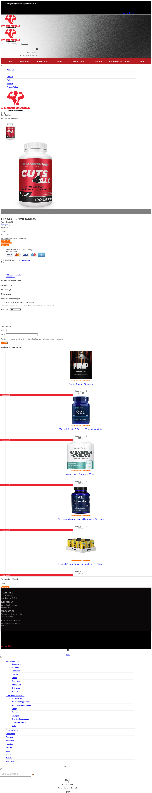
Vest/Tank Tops (12, 761)
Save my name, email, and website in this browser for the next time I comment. (33, 339)
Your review (6, 327)
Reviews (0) (10, 277)
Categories (41, 61)
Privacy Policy (12, 87)
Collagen (15, 716)
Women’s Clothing (13, 661)
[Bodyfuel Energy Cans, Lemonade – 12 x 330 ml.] (81, 559)
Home (10, 61)
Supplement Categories (15, 696)
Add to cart (6, 240)
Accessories (17, 698)
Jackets (9, 747)
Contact (98, 61)
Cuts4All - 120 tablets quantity (13, 238)
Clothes (15, 712)
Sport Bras (16, 681)
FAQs (9, 80)
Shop (9, 73)
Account (10, 84)
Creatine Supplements (20, 719)
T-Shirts (15, 691)
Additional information (14, 275)
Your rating (5, 309)
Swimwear (16, 688)
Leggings (15, 674)
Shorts (14, 678)
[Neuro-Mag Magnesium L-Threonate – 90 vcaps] (81, 514)
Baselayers (16, 664)
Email (3, 335)
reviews (4, 224)
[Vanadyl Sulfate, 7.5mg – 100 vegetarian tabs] (81, 424)
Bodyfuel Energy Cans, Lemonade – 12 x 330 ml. (80, 564)
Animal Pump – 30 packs (81, 384)
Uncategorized (24, 260)
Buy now (5, 245)
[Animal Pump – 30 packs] (81, 379)
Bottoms (15, 667)
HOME (68, 655)
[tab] (78, 275)
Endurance (16, 726)
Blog (141, 61)
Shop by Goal (78, 61)
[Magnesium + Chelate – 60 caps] (81, 469)
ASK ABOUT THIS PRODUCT (120, 61)
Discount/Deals (12, 730)
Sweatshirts (16, 685)
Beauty (14, 709)
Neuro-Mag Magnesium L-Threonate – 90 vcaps (81, 519)
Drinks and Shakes (19, 722)
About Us (24, 61)
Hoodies (9, 744)
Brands (59, 61)
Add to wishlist (6, 243)
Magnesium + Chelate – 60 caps (80, 474)
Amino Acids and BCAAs (21, 705)
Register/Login (128, 13)
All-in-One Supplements (21, 702)
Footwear (9, 737)
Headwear (16, 671)
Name (4, 330)
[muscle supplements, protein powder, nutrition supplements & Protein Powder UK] (10, 28)
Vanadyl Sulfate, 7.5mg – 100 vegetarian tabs (80, 429)
